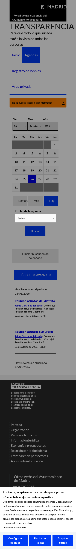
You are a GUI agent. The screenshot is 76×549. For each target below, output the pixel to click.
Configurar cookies (15, 540)
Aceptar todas (62, 540)
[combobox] (35, 218)
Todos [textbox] (21, 218)
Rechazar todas (40, 540)
